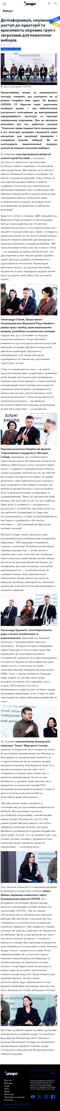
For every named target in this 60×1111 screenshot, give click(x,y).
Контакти (8, 1100)
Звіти (6, 1088)
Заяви (7, 1091)
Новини (6, 49)
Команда (8, 1083)
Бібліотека (9, 1094)
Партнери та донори (14, 1097)
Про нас (8, 1080)
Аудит (7, 1086)
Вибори (16, 49)
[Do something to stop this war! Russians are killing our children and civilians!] (54, 22)
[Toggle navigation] (4, 3)
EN (55, 3)
